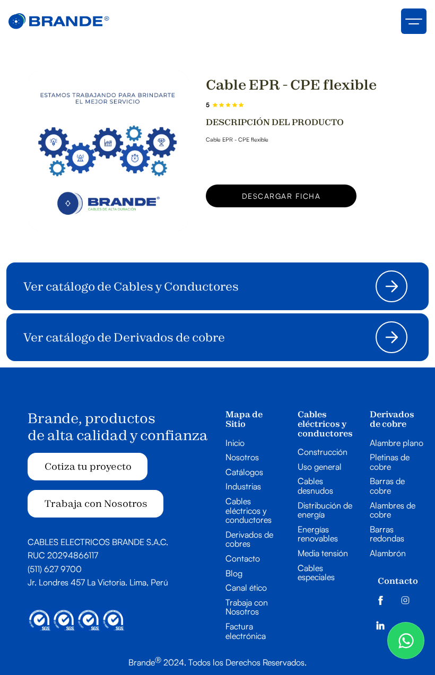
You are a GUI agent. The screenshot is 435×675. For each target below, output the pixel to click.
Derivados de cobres (249, 539)
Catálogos (244, 472)
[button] (414, 21)
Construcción (322, 452)
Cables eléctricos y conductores (248, 511)
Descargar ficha (281, 195)
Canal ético (246, 588)
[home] (58, 21)
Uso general (320, 467)
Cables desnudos (315, 486)
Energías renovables (318, 534)
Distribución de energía (325, 510)
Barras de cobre (387, 486)
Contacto (242, 559)
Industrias (243, 487)
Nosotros (242, 457)
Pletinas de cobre (390, 462)
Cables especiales (316, 573)
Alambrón (388, 553)
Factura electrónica (245, 631)
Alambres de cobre (392, 510)
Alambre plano (396, 443)
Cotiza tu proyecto (88, 466)
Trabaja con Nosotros (96, 503)
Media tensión (323, 553)
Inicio (235, 443)
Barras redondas (387, 534)
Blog (233, 573)
